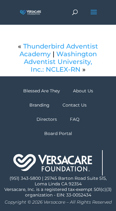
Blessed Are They (41, 91)
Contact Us (74, 105)
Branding (39, 105)
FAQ (74, 119)
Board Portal (58, 133)
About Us (83, 91)
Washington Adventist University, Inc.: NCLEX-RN (60, 61)
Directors (47, 119)
